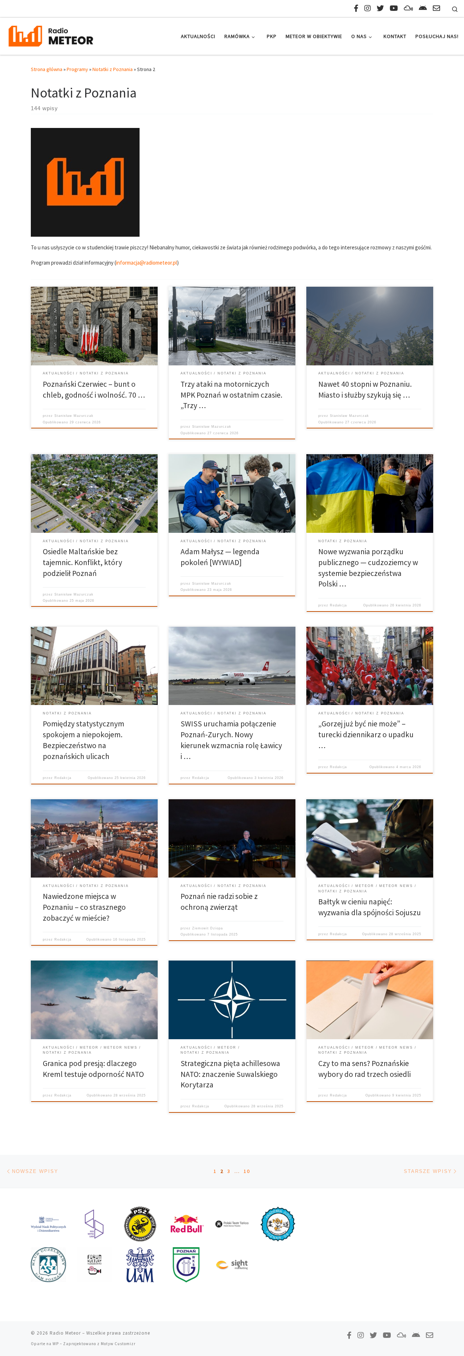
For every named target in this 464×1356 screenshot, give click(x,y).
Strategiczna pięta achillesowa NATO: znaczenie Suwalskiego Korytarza (230, 1074)
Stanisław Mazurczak (74, 416)
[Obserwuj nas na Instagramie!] (367, 8)
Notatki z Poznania (112, 69)
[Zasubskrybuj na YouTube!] (394, 8)
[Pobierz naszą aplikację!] (423, 8)
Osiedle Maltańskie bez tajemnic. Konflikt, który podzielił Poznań (82, 562)
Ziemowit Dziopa (207, 928)
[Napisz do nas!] (436, 8)
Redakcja (338, 605)
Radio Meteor (65, 1333)
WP (56, 1343)
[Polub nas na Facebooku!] (356, 8)
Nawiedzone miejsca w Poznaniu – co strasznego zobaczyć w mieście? (84, 907)
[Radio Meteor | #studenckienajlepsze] (50, 35)
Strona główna (46, 69)
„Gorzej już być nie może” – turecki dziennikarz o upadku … (366, 734)
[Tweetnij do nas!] (380, 8)
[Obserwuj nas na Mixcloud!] (408, 8)
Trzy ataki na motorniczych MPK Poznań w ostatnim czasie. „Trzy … (231, 395)
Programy (77, 69)
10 (247, 1171)
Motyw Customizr (118, 1343)
